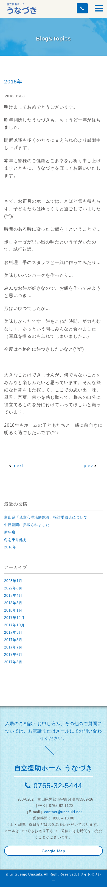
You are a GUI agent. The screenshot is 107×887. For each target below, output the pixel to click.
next (18, 465)
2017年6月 (13, 655)
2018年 (10, 547)
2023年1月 (13, 581)
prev (88, 465)
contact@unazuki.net (63, 812)
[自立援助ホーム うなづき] (21, 7)
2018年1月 (13, 610)
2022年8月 (13, 588)
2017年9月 (13, 632)
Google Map (53, 851)
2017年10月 (14, 625)
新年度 (9, 532)
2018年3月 (13, 603)
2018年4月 (13, 596)
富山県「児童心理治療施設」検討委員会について (46, 517)
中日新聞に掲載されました (27, 525)
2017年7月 (13, 647)
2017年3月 (13, 662)
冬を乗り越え (15, 540)
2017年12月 (14, 618)
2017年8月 (13, 640)
